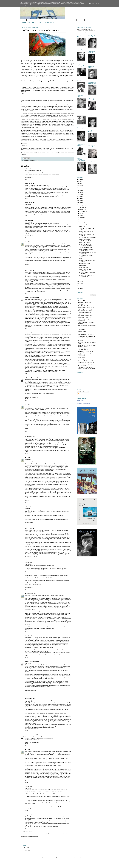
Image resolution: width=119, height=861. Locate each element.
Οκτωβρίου (82, 209)
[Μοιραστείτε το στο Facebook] (28, 158)
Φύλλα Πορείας (81, 365)
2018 (79, 192)
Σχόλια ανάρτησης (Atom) (32, 836)
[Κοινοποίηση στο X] (26, 158)
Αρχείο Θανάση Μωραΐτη (83, 312)
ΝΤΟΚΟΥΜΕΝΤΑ (51, 20)
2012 (79, 204)
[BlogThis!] (25, 158)
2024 (79, 181)
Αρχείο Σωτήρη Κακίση (83, 319)
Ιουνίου (81, 217)
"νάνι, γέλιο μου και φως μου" (85, 247)
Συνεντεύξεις (81, 359)
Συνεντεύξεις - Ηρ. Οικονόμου (84, 360)
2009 (79, 285)
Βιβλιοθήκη (80, 320)
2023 (79, 183)
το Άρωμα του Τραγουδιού (31, 297)
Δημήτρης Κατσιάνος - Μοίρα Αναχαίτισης (87, 325)
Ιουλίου (81, 215)
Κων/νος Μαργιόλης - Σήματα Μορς (86, 336)
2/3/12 (26, 558)
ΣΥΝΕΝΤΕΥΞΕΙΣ (32, 20)
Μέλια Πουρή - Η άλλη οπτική (84, 351)
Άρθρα (79, 304)
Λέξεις (79, 340)
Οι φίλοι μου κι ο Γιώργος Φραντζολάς (87, 237)
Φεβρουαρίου (82, 224)
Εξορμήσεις (80, 329)
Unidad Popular (82, 265)
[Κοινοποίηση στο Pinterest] (29, 158)
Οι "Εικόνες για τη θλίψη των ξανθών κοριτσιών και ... (87, 273)
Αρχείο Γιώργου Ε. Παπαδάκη (84, 309)
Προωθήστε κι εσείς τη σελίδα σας (83, 403)
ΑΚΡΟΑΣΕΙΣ (42, 20)
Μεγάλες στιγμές (81, 349)
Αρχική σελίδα (47, 833)
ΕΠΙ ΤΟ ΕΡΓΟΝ (62, 20)
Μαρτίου (81, 222)
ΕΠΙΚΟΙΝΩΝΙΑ (27, 850)
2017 (79, 194)
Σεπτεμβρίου (82, 211)
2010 (79, 283)
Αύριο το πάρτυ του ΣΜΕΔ (85, 267)
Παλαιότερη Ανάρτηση (68, 833)
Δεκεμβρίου (82, 205)
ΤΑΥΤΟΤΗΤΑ (26, 847)
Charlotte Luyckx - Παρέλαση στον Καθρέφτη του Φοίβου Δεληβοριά (85, 368)
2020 (79, 189)
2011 (79, 281)
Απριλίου (81, 221)
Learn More (91, 3)
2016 (79, 196)
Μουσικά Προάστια (29, 242)
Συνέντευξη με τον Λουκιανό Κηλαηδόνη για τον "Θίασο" (85, 245)
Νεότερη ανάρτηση (26, 833)
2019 (79, 190)
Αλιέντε (80, 258)
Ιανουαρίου (82, 278)
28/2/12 (26, 179)
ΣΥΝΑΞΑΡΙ (80, 20)
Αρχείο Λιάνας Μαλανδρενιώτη (84, 314)
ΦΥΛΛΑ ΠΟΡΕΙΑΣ (49, 22)
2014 (79, 200)
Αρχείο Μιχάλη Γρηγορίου (83, 317)
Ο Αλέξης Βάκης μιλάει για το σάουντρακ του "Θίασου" (85, 240)
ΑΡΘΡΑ (23, 20)
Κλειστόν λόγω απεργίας (84, 263)
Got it (97, 3)
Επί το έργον (81, 331)
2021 (79, 187)
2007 (79, 288)
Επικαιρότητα (81, 333)
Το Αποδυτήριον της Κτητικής (84, 364)
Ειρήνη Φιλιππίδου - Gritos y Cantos (86, 328)
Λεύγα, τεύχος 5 (82, 226)
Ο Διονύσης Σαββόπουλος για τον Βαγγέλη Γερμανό (86, 276)
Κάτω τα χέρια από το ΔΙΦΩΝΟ (84, 334)
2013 (79, 202)
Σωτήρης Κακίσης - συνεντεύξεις (85, 362)
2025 (79, 179)
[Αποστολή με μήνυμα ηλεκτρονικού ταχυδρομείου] (23, 158)
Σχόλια (80, 394)
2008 (79, 287)
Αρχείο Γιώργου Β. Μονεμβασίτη (85, 307)
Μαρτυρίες (80, 348)
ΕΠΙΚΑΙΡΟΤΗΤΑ (26, 22)
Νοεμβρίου (82, 207)
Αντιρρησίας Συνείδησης (30, 160)
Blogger (80, 857)
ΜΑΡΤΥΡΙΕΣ (72, 20)
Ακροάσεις (80, 300)
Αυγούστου (82, 213)
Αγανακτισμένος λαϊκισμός (85, 242)
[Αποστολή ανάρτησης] (37, 160)
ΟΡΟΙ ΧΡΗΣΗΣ (27, 849)
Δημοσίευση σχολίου (27, 831)
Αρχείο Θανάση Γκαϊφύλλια (84, 310)
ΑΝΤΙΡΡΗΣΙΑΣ (89, 20)
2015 (79, 198)
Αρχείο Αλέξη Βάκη (82, 305)
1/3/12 (26, 453)
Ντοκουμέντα (81, 355)
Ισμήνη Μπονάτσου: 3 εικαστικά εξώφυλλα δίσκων (86, 250)
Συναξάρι (80, 357)
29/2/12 (26, 198)
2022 (79, 185)
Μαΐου (80, 219)
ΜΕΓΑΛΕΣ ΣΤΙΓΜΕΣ (37, 22)
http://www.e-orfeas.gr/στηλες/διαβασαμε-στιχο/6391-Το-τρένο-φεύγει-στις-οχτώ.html (47, 81)
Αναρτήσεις (81, 391)
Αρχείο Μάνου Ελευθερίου (84, 315)
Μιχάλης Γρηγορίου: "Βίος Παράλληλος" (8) (85, 270)
